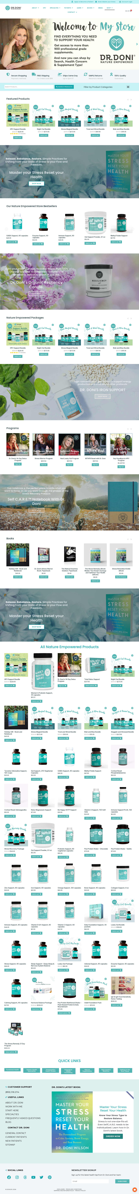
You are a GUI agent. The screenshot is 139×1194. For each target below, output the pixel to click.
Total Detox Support (92, 679)
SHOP (109, 8)
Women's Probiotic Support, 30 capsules (42, 694)
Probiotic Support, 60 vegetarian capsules (66, 850)
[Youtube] (33, 1177)
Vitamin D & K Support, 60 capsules (41, 926)
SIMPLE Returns (95, 75)
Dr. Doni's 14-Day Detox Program (67, 680)
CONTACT (71, 12)
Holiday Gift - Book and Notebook (13, 733)
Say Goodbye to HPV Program (121, 459)
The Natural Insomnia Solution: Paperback (69, 570)
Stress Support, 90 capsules (15, 964)
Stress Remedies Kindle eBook (121, 570)
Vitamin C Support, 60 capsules (66, 926)
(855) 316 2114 (12, 1092)
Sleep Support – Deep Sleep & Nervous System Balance (42, 965)
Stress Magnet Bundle (69, 129)
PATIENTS (67, 8)
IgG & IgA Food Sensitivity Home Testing (121, 998)
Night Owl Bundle (43, 129)
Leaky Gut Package (65, 964)
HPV (44, 8)
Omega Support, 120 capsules (69, 888)
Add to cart (17, 137)
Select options (90, 685)
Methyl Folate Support (119, 236)
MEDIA (100, 8)
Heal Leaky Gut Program (69, 458)
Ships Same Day (70, 75)
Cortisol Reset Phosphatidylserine (118, 772)
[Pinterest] (49, 1177)
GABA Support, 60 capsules (17, 236)
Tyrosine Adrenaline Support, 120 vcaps (15, 772)
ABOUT (34, 8)
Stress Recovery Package (14, 849)
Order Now (113, 1136)
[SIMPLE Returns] (85, 74)
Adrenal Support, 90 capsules (95, 964)
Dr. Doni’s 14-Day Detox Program (18, 459)
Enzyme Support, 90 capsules (40, 237)
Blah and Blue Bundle (121, 129)
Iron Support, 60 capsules (41, 888)
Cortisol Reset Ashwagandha (15, 810)
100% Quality (120, 75)
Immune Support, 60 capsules (66, 237)
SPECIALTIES (54, 8)
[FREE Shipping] (34, 74)
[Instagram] (17, 1177)
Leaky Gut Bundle (118, 925)
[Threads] (25, 1177)
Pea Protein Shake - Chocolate (96, 849)
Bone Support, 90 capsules (94, 888)
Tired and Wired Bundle (95, 129)
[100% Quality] (111, 74)
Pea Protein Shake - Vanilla (121, 849)
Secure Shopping (19, 75)
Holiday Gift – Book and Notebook (18, 570)
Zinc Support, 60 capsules (14, 888)
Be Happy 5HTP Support (67, 810)
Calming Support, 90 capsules (15, 1003)
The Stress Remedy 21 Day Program (14, 1045)
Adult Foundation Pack (92, 1003)
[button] (2, 44)
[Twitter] (41, 1177)
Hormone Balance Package (41, 1003)
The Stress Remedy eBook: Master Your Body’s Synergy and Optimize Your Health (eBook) (95, 572)
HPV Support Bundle (18, 129)
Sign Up (95, 464)
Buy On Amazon (121, 577)
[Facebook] (9, 1177)
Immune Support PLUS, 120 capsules (121, 811)
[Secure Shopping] (8, 74)
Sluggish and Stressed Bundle (122, 732)
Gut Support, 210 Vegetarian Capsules (42, 772)
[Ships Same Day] (59, 74)
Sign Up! (17, 464)
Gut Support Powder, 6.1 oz (95, 237)
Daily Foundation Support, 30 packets (95, 926)
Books (89, 8)
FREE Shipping (43, 75)
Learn (79, 8)
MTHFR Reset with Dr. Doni (95, 458)
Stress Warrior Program (44, 458)
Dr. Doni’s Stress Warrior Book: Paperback (43, 570)
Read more (35, 1009)
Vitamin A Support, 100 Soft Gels (95, 811)
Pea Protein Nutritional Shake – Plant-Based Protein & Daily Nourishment (69, 1005)
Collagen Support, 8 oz (120, 888)
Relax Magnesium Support (41, 810)
